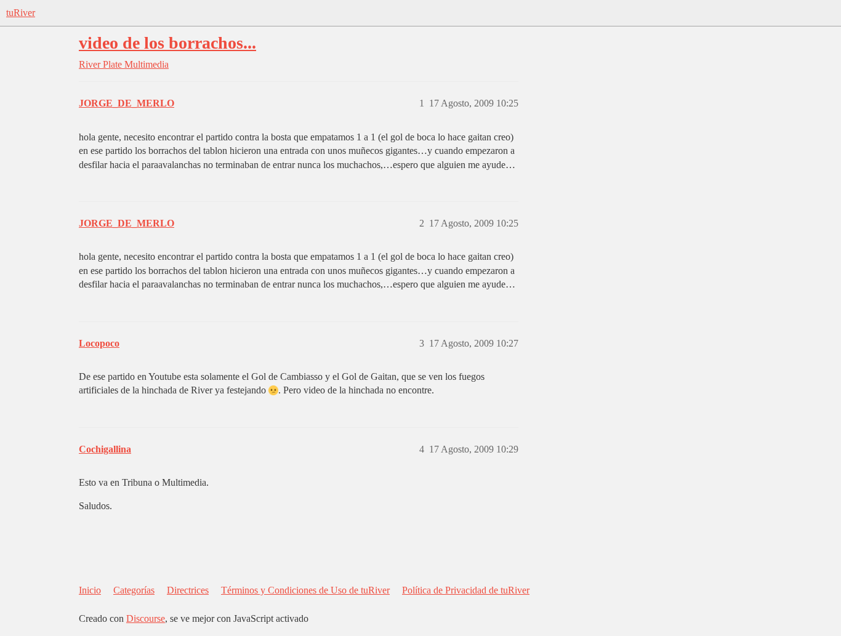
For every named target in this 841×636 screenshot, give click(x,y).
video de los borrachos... (167, 42)
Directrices (188, 590)
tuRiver (20, 12)
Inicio (90, 590)
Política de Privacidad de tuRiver (465, 590)
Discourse (145, 618)
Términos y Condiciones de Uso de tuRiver (305, 590)
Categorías (134, 590)
